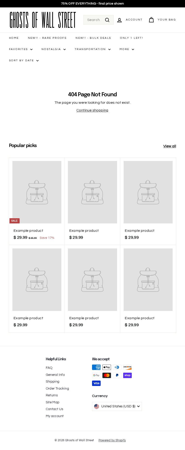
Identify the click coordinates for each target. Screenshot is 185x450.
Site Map (53, 402)
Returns (52, 395)
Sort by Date (22, 60)
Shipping (53, 381)
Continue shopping (92, 110)
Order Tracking (57, 388)
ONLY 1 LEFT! (131, 38)
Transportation (91, 49)
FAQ (49, 368)
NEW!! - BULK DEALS (93, 38)
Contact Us (54, 409)
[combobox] (98, 20)
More (125, 49)
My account (55, 416)
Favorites (19, 49)
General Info (55, 375)
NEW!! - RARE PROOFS (47, 38)
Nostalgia (52, 49)
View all (169, 146)
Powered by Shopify (112, 440)
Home (14, 38)
